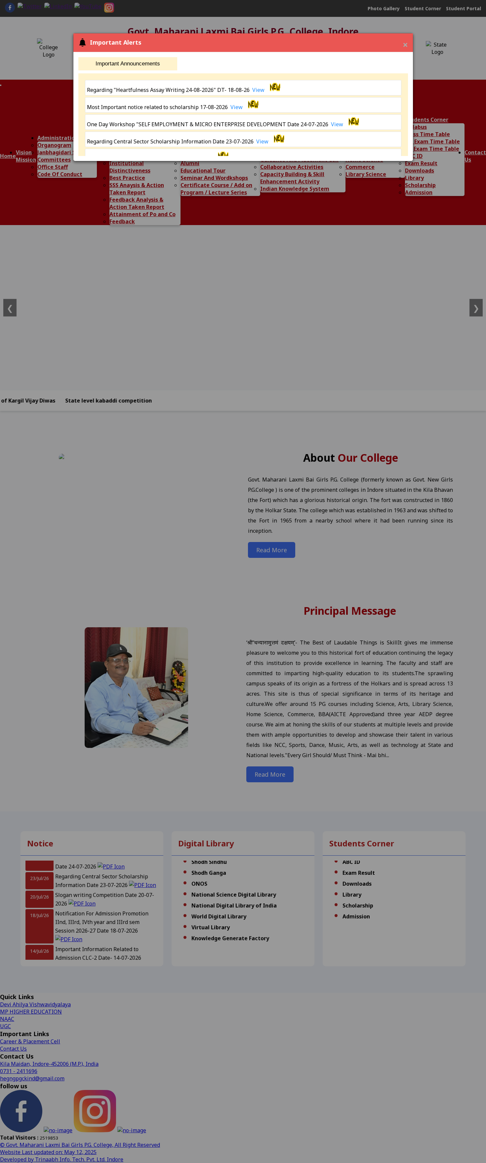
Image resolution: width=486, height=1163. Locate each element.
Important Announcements (128, 63)
